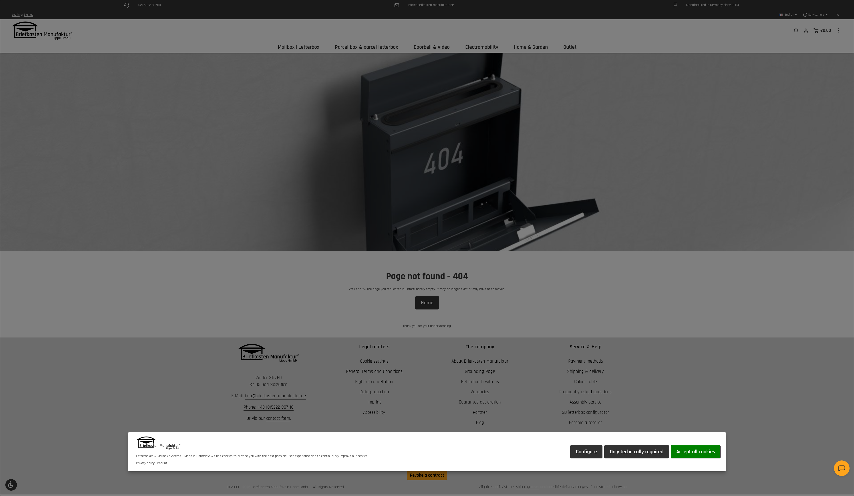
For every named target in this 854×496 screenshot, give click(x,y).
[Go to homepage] (42, 30)
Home (427, 302)
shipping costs (527, 486)
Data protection (374, 392)
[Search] (796, 30)
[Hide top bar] (838, 15)
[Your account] (806, 30)
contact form (278, 418)
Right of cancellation (374, 382)
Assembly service (585, 402)
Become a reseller (585, 423)
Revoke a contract (427, 475)
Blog (480, 423)
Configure (586, 451)
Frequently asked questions (585, 392)
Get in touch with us (480, 382)
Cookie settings (374, 361)
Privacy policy (145, 463)
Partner (480, 412)
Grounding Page (480, 371)
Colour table (585, 382)
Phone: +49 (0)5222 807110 (269, 407)
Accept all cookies (695, 451)
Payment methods (585, 361)
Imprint (374, 402)
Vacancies (480, 392)
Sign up (28, 15)
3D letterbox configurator (585, 412)
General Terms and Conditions (374, 371)
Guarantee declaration (480, 402)
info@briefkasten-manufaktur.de (275, 396)
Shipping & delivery (585, 371)
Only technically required (636, 451)
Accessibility (374, 412)
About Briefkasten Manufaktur (479, 361)
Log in (16, 15)
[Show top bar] (838, 30)
